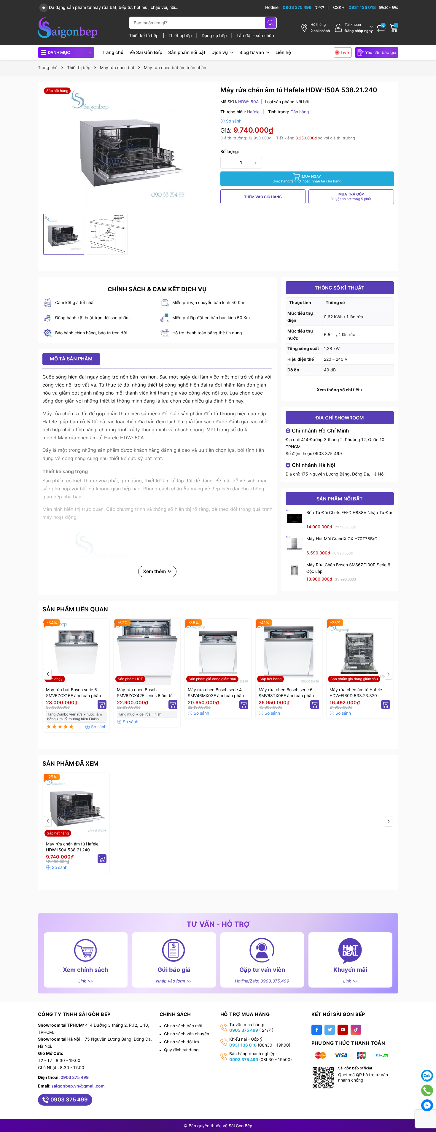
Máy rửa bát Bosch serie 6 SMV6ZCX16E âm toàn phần (73, 692)
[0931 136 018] (365, 7)
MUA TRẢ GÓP (351, 196)
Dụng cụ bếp (215, 35)
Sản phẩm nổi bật (187, 52)
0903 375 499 (327, 453)
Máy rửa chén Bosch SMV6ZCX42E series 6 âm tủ (145, 692)
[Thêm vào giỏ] (102, 704)
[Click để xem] (129, 148)
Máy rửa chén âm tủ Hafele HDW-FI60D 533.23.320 (356, 692)
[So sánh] (230, 121)
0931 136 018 (243, 1044)
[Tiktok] (356, 1030)
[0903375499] (427, 1090)
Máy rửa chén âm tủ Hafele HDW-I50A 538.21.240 (72, 846)
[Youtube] (343, 1030)
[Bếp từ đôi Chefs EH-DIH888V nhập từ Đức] (294, 518)
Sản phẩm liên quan (75, 609)
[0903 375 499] (297, 7)
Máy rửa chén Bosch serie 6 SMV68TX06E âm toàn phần (286, 692)
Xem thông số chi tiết (338, 390)
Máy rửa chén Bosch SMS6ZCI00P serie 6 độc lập (348, 568)
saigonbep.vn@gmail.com (78, 1085)
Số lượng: (229, 151)
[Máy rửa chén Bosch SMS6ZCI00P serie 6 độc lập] (294, 570)
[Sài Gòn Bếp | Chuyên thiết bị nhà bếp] (67, 27)
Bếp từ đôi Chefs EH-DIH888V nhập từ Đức (350, 512)
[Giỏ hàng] (394, 28)
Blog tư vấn (252, 52)
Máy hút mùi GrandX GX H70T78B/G (341, 538)
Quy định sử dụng (181, 1049)
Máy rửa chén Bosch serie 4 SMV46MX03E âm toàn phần (216, 692)
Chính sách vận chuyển (186, 1033)
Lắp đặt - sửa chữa (255, 35)
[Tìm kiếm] (270, 22)
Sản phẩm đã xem (70, 763)
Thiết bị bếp (180, 35)
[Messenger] (427, 1105)
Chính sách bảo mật (183, 1025)
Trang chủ (112, 52)
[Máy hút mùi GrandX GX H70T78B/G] (294, 544)
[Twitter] (329, 1030)
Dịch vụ (220, 52)
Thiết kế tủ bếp (144, 35)
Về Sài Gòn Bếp (145, 52)
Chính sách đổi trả (181, 1041)
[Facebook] (316, 1030)
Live (345, 52)
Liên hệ (283, 52)
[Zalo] (427, 1076)
